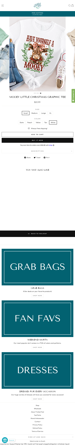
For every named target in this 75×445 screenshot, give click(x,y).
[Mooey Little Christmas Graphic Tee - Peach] (13, 219)
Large (43, 113)
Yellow (38, 122)
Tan (45, 122)
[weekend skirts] (37, 318)
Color (37, 118)
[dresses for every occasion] (37, 370)
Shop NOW (37, 295)
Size (37, 109)
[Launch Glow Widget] (5, 440)
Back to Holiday (39, 233)
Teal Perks (37, 415)
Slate (22, 122)
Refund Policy (37, 428)
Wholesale (37, 409)
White (53, 122)
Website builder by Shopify (37, 441)
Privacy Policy (37, 425)
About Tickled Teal (37, 412)
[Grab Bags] (37, 267)
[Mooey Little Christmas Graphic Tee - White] (20, 219)
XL (50, 113)
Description (37, 151)
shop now (37, 347)
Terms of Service (37, 431)
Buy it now (37, 140)
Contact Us (73, 95)
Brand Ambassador (37, 418)
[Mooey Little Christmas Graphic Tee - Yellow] (15, 219)
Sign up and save (37, 437)
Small (26, 113)
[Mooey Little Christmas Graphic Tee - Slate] (11, 219)
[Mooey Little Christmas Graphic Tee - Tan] (17, 219)
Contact (37, 421)
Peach (29, 122)
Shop (37, 405)
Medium (34, 113)
